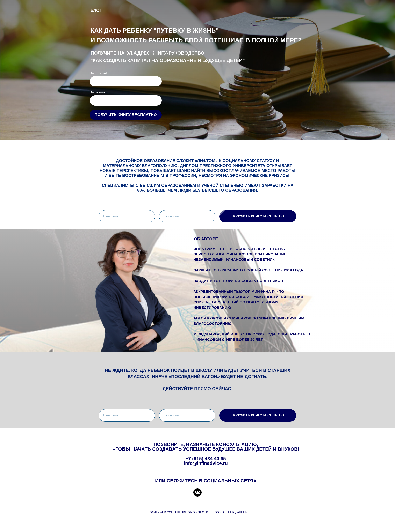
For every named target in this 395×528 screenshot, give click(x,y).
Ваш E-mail (98, 73)
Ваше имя (97, 92)
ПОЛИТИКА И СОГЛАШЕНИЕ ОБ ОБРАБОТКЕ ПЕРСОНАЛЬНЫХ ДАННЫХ (197, 512)
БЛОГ (96, 10)
